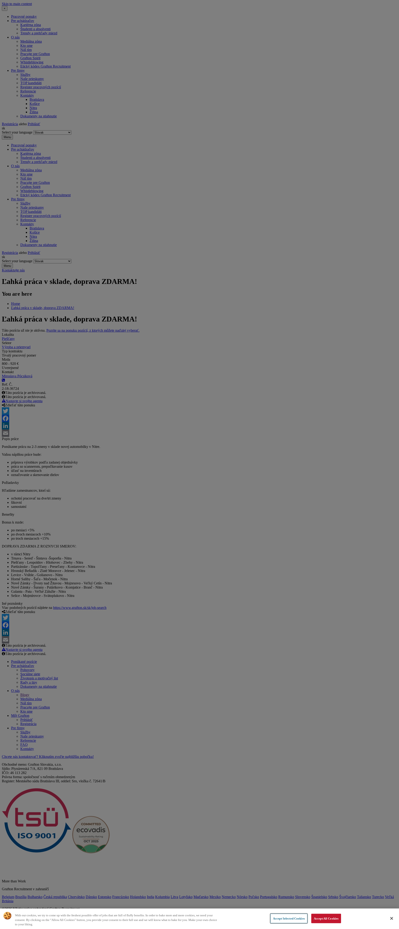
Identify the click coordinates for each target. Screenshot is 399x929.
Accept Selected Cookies (289, 918)
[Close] (392, 918)
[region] (199, 918)
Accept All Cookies (326, 918)
